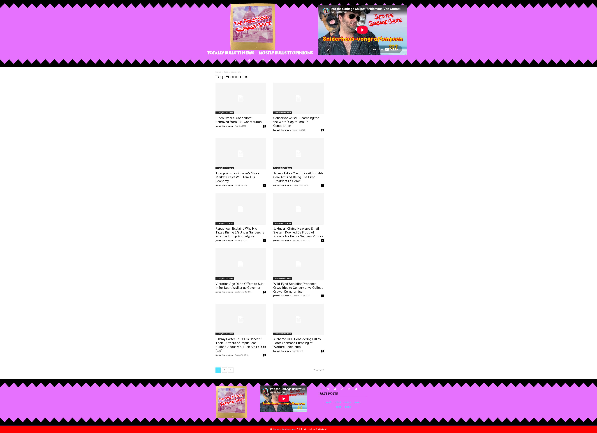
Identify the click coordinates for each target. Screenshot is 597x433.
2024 (338, 403)
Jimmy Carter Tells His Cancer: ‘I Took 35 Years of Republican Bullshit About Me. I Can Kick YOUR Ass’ (240, 345)
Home (218, 72)
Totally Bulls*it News (224, 113)
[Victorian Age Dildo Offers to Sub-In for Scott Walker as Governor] (240, 264)
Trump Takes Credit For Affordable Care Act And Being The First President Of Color (298, 177)
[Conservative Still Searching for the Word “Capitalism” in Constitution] (298, 98)
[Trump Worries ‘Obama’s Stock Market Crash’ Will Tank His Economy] (240, 153)
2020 (348, 407)
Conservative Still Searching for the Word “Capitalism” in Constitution (296, 122)
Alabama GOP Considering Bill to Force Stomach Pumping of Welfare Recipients (297, 343)
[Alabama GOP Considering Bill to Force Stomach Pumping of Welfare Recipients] (298, 319)
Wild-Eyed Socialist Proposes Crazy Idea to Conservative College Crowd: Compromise (298, 287)
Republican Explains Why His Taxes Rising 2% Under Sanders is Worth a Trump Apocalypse (239, 232)
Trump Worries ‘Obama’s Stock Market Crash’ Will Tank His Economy (237, 177)
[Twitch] (263, 60)
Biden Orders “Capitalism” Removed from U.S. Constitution (238, 120)
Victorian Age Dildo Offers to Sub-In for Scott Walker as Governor (239, 286)
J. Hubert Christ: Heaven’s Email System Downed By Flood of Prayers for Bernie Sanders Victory (298, 232)
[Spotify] (249, 60)
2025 (328, 403)
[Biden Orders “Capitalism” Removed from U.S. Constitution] (240, 98)
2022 (358, 403)
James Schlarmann (224, 126)
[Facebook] (235, 60)
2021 (338, 407)
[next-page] (231, 370)
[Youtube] (270, 60)
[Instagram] (242, 60)
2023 (348, 403)
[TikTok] (256, 60)
